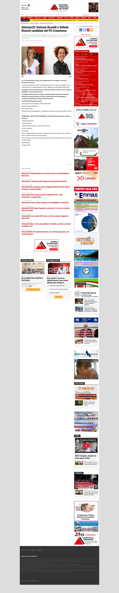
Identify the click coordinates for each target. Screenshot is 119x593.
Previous (21, 76)
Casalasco (37, 18)
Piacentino (51, 18)
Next (23, 76)
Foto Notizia (79, 383)
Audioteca (78, 473)
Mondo (77, 18)
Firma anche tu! (33, 289)
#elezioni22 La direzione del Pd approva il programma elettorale (44, 181)
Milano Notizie (40, 549)
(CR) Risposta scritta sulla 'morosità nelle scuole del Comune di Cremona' (80, 20)
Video (89, 18)
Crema (45, 18)
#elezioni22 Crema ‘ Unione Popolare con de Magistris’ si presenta (45, 203)
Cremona (30, 18)
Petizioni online (27, 260)
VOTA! (59, 297)
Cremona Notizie (24, 549)
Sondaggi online (53, 260)
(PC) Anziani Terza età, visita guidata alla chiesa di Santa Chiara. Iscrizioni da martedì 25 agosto (40, 20)
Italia (66, 18)
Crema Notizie (33, 549)
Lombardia (59, 18)
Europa (71, 18)
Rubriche (83, 18)
